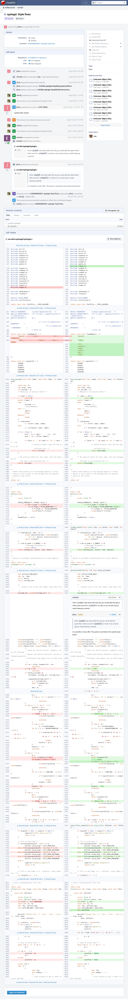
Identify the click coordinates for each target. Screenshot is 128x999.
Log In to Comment (17, 992)
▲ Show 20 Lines (23, 308)
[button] (86, 2)
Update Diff (96, 37)
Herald (19, 77)
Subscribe (95, 50)
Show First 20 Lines (22, 245)
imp (94, 136)
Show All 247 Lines (36, 826)
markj (33, 38)
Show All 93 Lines (36, 879)
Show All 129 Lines (37, 245)
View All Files (105, 125)
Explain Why (30, 197)
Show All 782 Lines (35, 982)
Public (21, 18)
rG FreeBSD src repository (37, 58)
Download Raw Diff (99, 40)
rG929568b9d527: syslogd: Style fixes (41, 43)
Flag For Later (97, 56)
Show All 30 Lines (36, 691)
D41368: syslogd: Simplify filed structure (54, 90)
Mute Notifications (99, 53)
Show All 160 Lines (36, 933)
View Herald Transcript (50, 77)
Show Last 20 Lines (50, 982)
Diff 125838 (43, 107)
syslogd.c (13, 226)
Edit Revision (96, 34)
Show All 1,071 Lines (36, 376)
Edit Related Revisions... (100, 43)
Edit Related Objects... (100, 47)
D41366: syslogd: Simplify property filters (55, 86)
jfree (20, 27)
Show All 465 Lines (36, 527)
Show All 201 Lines (36, 308)
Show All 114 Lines (36, 570)
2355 (19, 150)
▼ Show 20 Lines (51, 245)
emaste (33, 40)
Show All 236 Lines (36, 484)
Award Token (96, 60)
